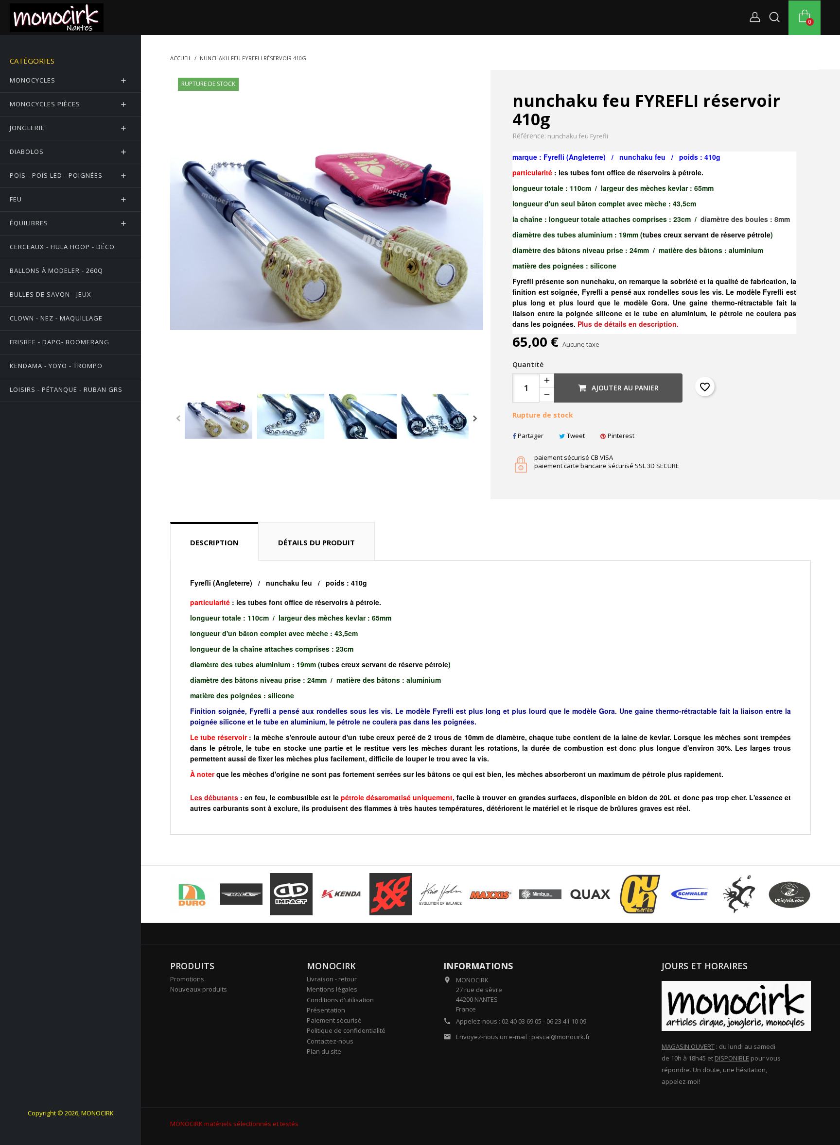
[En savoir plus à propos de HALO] (241, 894)
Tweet (576, 435)
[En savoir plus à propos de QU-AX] (590, 894)
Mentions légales (332, 989)
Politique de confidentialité (346, 1030)
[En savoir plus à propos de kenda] (341, 894)
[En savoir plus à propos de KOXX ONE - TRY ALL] (390, 894)
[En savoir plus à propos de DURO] (191, 894)
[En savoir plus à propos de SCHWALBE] (689, 894)
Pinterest (621, 435)
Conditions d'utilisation (340, 999)
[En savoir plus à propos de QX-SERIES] (640, 894)
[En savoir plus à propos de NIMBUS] (540, 894)
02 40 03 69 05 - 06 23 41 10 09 (544, 1021)
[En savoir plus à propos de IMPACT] (291, 894)
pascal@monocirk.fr (560, 1036)
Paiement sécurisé (334, 1020)
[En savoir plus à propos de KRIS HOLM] (441, 894)
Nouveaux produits (198, 989)
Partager (530, 435)
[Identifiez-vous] (755, 19)
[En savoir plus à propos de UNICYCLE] (789, 894)
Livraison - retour (332, 979)
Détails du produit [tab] (316, 542)
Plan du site (324, 1051)
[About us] (736, 1005)
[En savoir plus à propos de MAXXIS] (490, 894)
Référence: (529, 136)
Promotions (187, 979)
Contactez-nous (330, 1041)
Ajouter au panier (624, 387)
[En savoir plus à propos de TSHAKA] (739, 894)
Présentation (326, 1010)
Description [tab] (214, 542)
